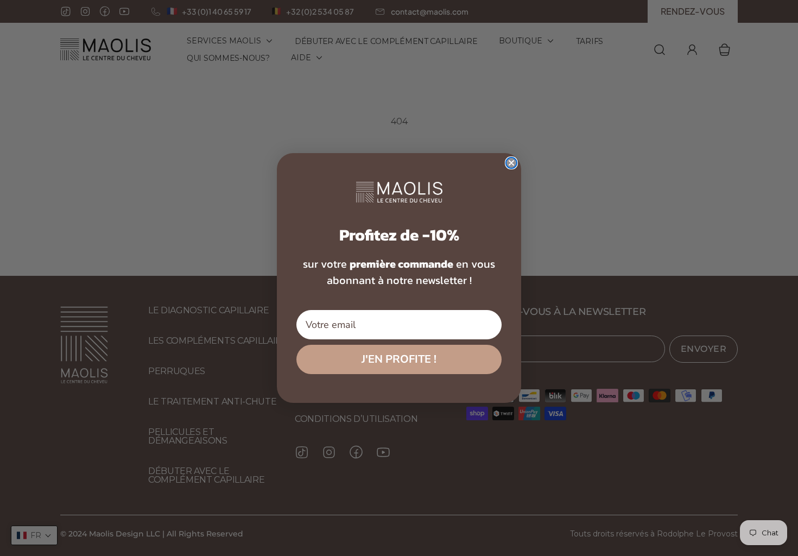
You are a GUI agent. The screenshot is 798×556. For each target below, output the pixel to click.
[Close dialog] (511, 162)
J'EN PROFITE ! (399, 359)
